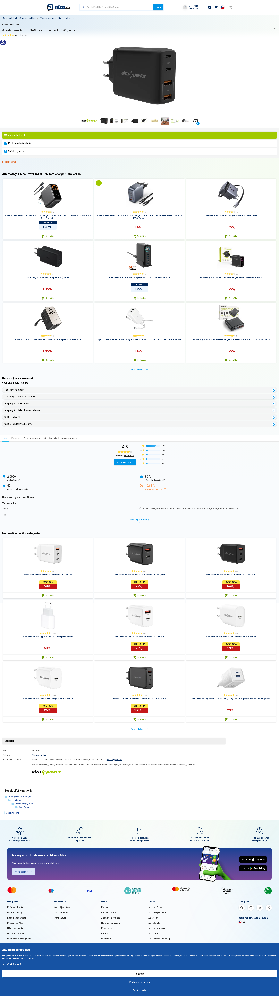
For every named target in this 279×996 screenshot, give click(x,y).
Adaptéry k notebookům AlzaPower (22, 410)
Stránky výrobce (16, 151)
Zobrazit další (137, 370)
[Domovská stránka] (3, 18)
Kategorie (9, 741)
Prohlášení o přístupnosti (19, 939)
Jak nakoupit (60, 918)
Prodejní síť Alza (15, 923)
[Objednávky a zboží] (209, 7)
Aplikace (105, 944)
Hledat (158, 7)
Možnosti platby (14, 912)
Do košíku (50, 236)
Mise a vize (106, 928)
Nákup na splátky (15, 928)
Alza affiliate (154, 923)
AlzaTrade (153, 933)
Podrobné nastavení (139, 982)
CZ (244, 921)
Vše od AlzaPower (10, 25)
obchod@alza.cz (114, 759)
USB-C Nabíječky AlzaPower (18, 424)
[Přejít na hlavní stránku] (59, 7)
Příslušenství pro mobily (50, 18)
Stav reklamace (61, 912)
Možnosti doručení (16, 907)
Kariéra (104, 933)
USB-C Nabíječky (13, 417)
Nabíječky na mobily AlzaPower (20, 396)
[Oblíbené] (216, 7)
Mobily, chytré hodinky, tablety (22, 18)
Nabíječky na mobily (14, 389)
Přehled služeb (14, 944)
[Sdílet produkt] (275, 30)
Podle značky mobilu (25, 804)
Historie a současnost (111, 923)
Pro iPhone (24, 807)
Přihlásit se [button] (193, 8)
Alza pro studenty (156, 928)
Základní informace (110, 918)
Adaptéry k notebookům (16, 403)
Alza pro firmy (155, 907)
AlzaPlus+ (153, 918)
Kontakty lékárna (109, 912)
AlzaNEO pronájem (157, 912)
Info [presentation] (6, 438)
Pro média (106, 939)
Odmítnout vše (139, 990)
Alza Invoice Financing (159, 939)
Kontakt (104, 907)
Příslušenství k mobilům (19, 797)
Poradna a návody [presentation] (32, 438)
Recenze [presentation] (15, 438)
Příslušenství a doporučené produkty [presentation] (60, 438)
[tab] (5, 438)
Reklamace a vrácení (17, 918)
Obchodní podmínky (16, 933)
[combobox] (116, 7)
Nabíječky (69, 18)
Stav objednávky (62, 907)
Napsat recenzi (127, 462)
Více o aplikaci (21, 872)
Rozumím (139, 973)
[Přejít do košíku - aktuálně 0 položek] (230, 7)
